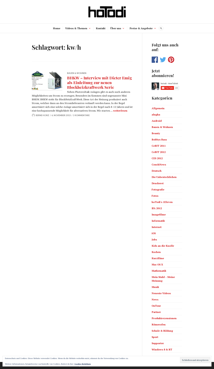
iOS (154, 233)
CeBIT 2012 (159, 152)
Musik (155, 287)
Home (56, 28)
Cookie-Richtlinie (82, 364)
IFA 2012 (157, 208)
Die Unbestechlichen (164, 177)
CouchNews (159, 164)
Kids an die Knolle (163, 245)
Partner (156, 312)
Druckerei (158, 183)
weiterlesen (120, 110)
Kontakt (100, 28)
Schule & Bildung (162, 330)
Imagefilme (159, 214)
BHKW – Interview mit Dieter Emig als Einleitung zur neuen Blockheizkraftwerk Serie (99, 82)
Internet (157, 227)
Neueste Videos (161, 293)
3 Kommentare (81, 115)
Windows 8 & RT (162, 349)
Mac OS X (157, 264)
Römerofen (159, 324)
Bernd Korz (42, 115)
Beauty (156, 133)
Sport (155, 337)
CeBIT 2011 (159, 145)
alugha (156, 114)
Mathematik (159, 270)
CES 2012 (157, 158)
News (155, 299)
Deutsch (157, 170)
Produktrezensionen (164, 318)
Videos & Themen (76, 28)
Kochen (156, 252)
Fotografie (158, 189)
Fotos (155, 195)
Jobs (154, 239)
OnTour (156, 305)
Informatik (158, 220)
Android (157, 120)
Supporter (158, 343)
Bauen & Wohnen (76, 73)
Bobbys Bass (159, 139)
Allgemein (158, 108)
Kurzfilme (158, 258)
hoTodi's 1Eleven (162, 202)
